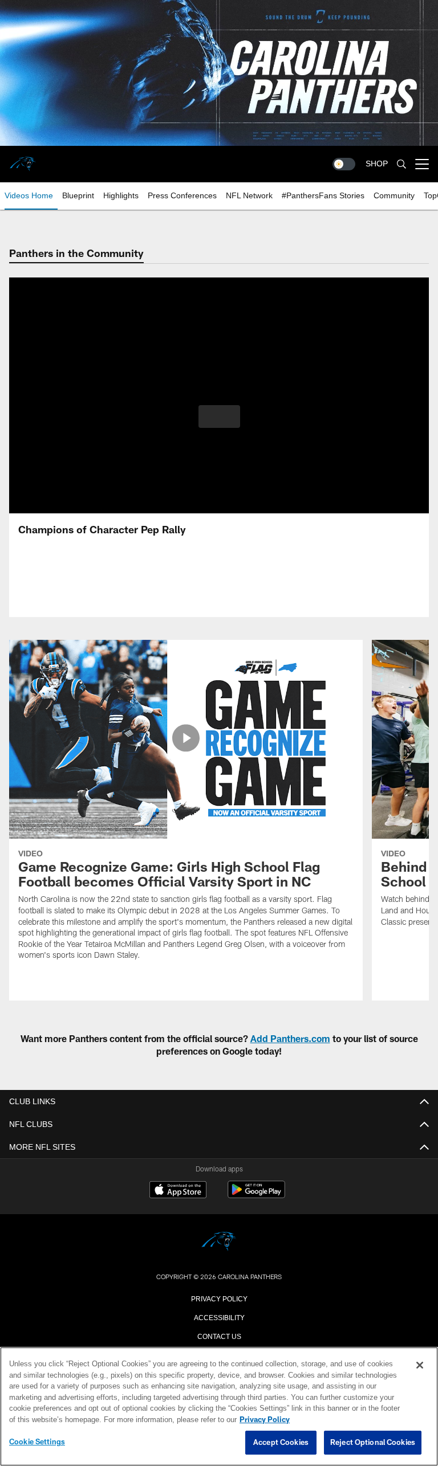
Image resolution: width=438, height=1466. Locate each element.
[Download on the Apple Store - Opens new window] (178, 1190)
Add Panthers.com (290, 1038)
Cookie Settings (37, 1442)
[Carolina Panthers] (219, 1242)
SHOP (377, 164)
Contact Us (219, 1336)
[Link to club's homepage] (22, 159)
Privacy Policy (219, 1298)
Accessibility (219, 1317)
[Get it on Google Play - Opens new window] (256, 1195)
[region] (219, 1406)
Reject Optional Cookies (372, 1442)
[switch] (343, 164)
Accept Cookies (281, 1442)
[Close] (419, 1365)
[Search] (401, 164)
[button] (219, 416)
